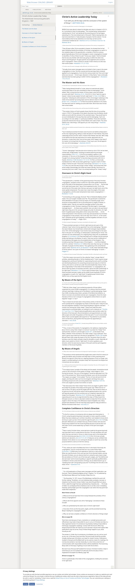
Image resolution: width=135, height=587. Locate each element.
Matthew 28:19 (66, 42)
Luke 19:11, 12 (76, 154)
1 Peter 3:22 (97, 96)
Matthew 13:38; (71, 160)
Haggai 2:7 (65, 251)
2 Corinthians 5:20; (94, 40)
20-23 (67, 124)
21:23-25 (87, 436)
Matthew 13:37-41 (99, 381)
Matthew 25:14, (79, 94)
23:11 (86, 438)
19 (85, 94)
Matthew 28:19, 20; (76, 247)
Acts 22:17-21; (80, 438)
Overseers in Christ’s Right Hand (31, 33)
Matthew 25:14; (84, 40)
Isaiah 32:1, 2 (79, 323)
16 (82, 270)
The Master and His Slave (29, 29)
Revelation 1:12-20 (67, 194)
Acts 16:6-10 (99, 420)
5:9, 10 (89, 160)
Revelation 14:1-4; (81, 160)
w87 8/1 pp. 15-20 (28, 13)
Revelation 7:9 (86, 247)
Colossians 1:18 (66, 451)
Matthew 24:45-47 (85, 143)
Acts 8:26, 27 (85, 404)
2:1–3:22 (86, 63)
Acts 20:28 (73, 320)
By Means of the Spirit (28, 37)
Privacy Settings (40, 580)
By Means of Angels (28, 42)
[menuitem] (112, 6)
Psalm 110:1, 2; (66, 101)
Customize (39, 584)
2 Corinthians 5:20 (73, 236)
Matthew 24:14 (79, 244)
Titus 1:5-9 (70, 311)
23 (69, 79)
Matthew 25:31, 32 (81, 395)
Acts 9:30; (82, 436)
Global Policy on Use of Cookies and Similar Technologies (72, 578)
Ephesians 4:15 (75, 464)
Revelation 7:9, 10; (98, 163)
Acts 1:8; (102, 40)
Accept (26, 584)
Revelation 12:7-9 (76, 101)
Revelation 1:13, (76, 270)
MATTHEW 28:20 (78, 23)
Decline (32, 584)
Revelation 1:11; (79, 63)
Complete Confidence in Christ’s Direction (34, 46)
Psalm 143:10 (100, 335)
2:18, (66, 79)
